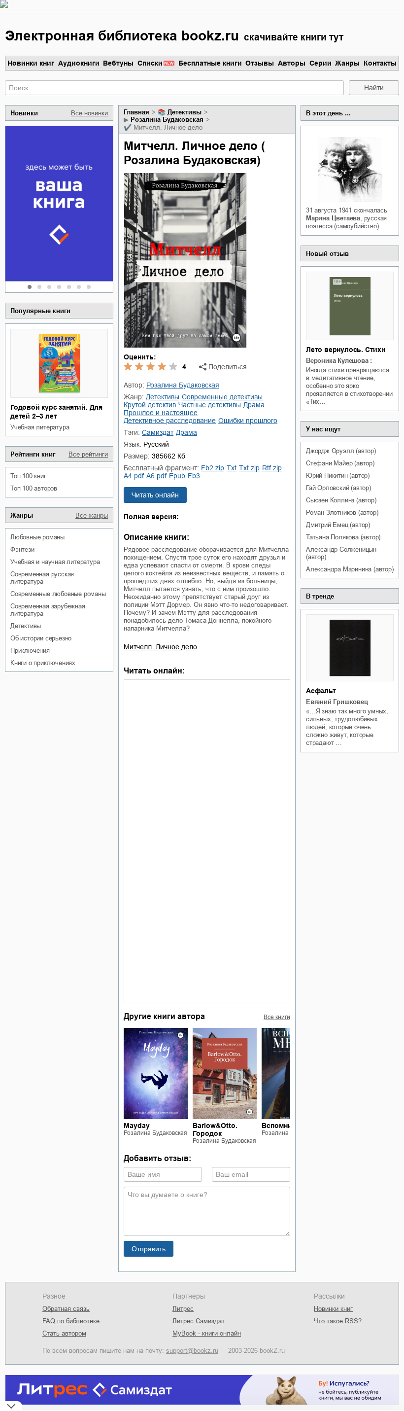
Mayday (137, 1125)
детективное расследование (170, 420)
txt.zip (249, 468)
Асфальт (321, 691)
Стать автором (64, 1333)
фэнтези (22, 549)
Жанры (347, 63)
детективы (25, 626)
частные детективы (209, 405)
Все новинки (89, 113)
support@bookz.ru (192, 1350)
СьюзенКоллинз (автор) (341, 500)
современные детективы (222, 397)
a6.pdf (156, 476)
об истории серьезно (40, 638)
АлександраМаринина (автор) (350, 569)
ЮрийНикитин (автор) (338, 475)
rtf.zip (272, 468)
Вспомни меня (286, 1125)
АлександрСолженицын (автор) (341, 553)
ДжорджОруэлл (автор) (341, 451)
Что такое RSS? (338, 1321)
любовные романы (37, 537)
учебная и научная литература (55, 561)
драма (254, 405)
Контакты (380, 63)
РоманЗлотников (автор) (342, 512)
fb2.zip (212, 468)
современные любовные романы (58, 594)
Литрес (183, 1308)
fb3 (194, 476)
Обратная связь (66, 1308)
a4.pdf (134, 476)
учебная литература (39, 427)
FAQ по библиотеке (71, 1321)
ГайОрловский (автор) (338, 488)
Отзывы (259, 63)
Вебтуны (118, 63)
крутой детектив (150, 405)
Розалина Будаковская (167, 119)
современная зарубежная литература (47, 609)
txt (231, 468)
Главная (136, 112)
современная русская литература (42, 577)
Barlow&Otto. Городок (215, 1129)
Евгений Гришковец (337, 702)
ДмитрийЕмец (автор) (338, 525)
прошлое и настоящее (161, 413)
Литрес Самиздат (198, 1321)
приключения (30, 650)
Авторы (291, 63)
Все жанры (91, 515)
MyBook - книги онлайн (206, 1333)
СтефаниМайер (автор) (340, 463)
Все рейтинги (88, 454)
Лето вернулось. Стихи (346, 349)
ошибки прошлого (247, 420)
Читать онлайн (155, 495)
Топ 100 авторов (33, 488)
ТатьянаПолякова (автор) (343, 537)
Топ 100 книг (28, 476)
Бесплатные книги (210, 63)
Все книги (277, 1017)
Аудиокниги (79, 63)
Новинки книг (30, 63)
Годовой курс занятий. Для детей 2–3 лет (56, 411)
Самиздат (157, 432)
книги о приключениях (42, 663)
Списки (150, 63)
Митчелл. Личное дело (160, 647)
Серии (320, 63)
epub (177, 476)
